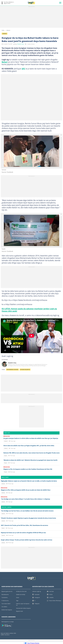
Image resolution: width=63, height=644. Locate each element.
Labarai (8, 30)
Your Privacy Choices (33, 643)
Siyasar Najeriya (25, 369)
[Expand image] (60, 135)
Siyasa (5, 455)
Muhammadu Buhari (12, 369)
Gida (3, 30)
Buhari (5, 62)
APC (23, 68)
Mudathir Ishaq (20, 44)
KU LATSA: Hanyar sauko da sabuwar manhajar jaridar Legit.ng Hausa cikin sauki (29, 309)
